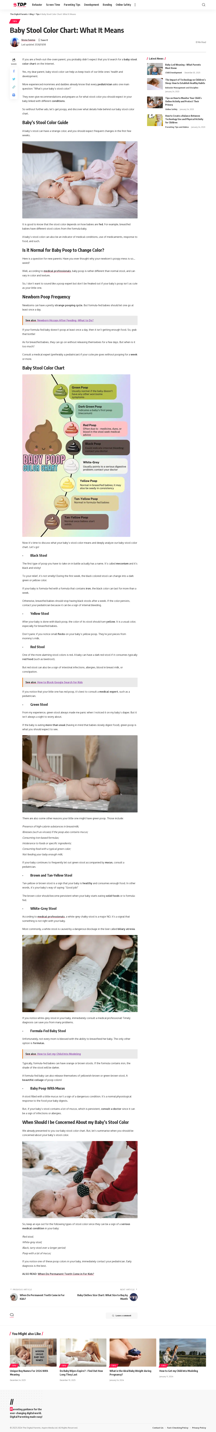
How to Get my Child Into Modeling (178, 1370)
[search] (203, 5)
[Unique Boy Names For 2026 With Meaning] (33, 1353)
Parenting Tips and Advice (177, 127)
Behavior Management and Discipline (181, 87)
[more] (135, 5)
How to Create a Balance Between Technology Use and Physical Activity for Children (184, 119)
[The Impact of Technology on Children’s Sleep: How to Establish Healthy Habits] (155, 84)
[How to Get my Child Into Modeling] (182, 1353)
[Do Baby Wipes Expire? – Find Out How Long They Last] (83, 1353)
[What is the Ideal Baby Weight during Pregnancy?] (133, 1353)
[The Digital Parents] (18, 5)
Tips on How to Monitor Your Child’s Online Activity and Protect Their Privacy (183, 101)
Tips (14, 21)
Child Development (173, 72)
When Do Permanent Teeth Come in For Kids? (66, 1273)
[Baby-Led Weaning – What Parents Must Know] (155, 69)
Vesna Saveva (28, 39)
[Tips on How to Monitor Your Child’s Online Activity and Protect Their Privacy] (155, 102)
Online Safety (171, 109)
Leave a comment (123, 1315)
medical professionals (57, 271)
